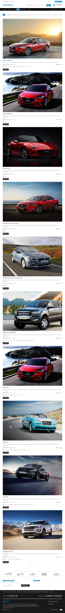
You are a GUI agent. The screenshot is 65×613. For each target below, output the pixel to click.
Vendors (29, 9)
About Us (9, 9)
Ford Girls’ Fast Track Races (10, 223)
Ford (5, 230)
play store (58, 596)
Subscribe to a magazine (53, 601)
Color (17, 449)
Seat (16, 395)
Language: (4, 1)
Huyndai (11, 340)
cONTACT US (5, 591)
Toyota (11, 449)
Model (32, 504)
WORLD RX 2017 (6, 168)
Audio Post (5, 496)
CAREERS (14, 591)
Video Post (5, 442)
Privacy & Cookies (36, 591)
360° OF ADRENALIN (7, 113)
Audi (5, 66)
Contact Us (23, 9)
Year (21, 395)
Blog (18, 9)
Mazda (11, 66)
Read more (6, 69)
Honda (8, 66)
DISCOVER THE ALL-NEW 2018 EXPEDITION (12, 278)
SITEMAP (10, 591)
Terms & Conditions (45, 591)
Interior (32, 340)
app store (50, 596)
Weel (18, 395)
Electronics (22, 66)
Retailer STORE (19, 591)
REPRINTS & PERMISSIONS (27, 591)
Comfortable (24, 340)
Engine (26, 66)
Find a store (50, 604)
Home (5, 9)
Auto (20, 340)
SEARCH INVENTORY (7, 60)
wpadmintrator (14, 64)
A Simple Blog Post (8, 551)
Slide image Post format (9, 332)
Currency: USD (12, 1)
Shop (14, 9)
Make (29, 66)
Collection (17, 66)
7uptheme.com (9, 609)
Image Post (6, 387)
